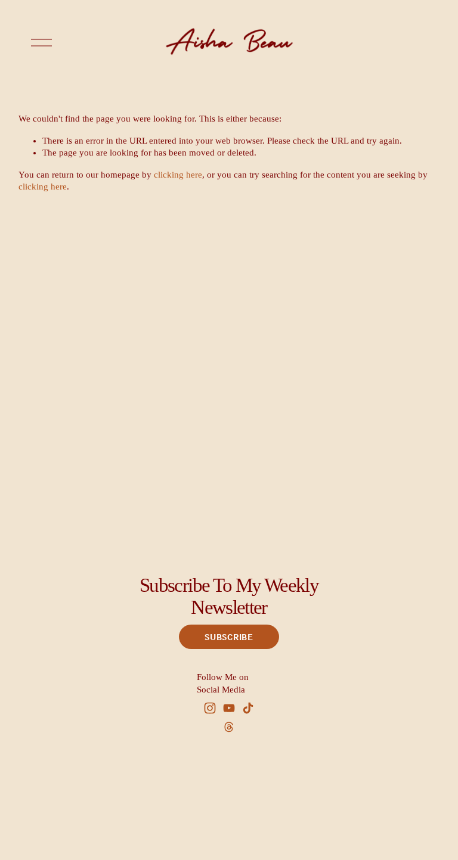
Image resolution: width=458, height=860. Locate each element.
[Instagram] (210, 708)
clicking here (178, 174)
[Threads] (229, 727)
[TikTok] (248, 708)
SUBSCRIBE (229, 636)
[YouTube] (229, 708)
